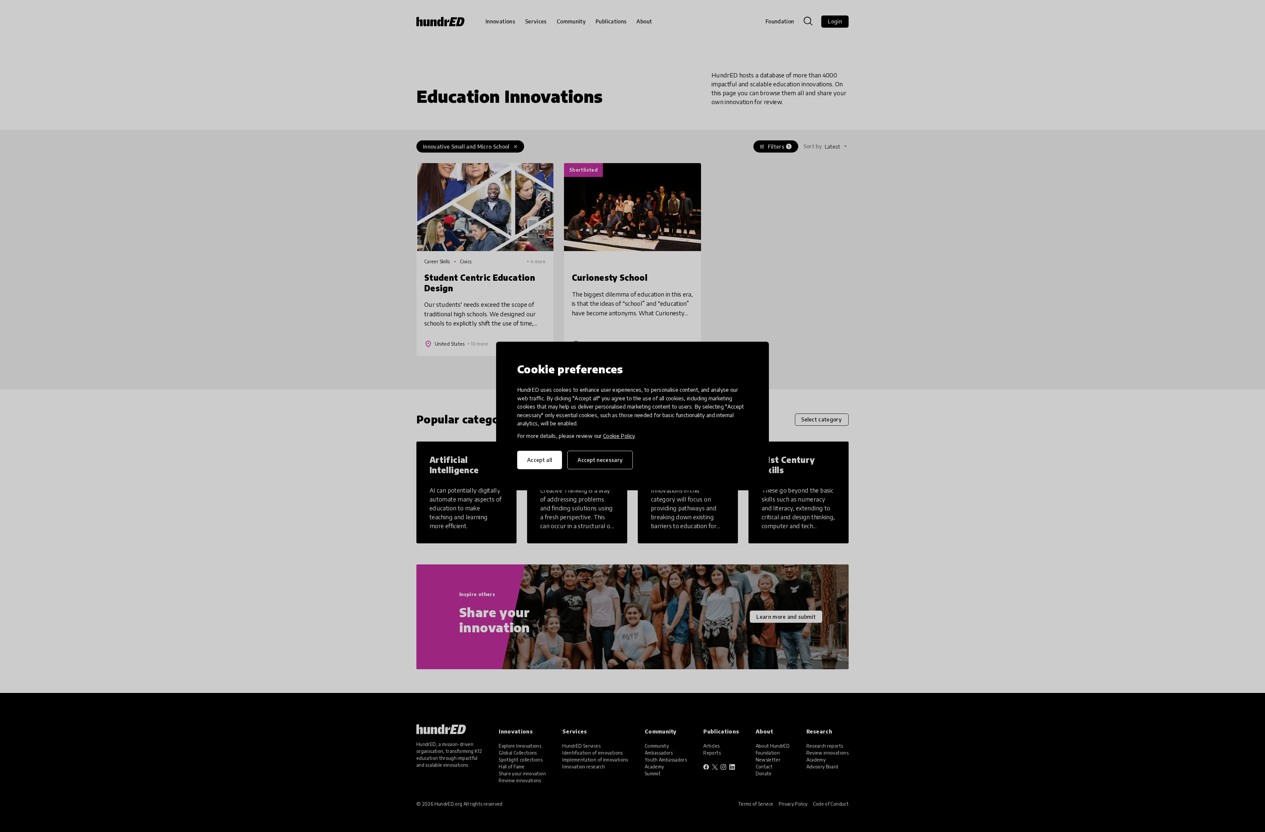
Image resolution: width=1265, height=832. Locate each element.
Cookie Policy (619, 436)
